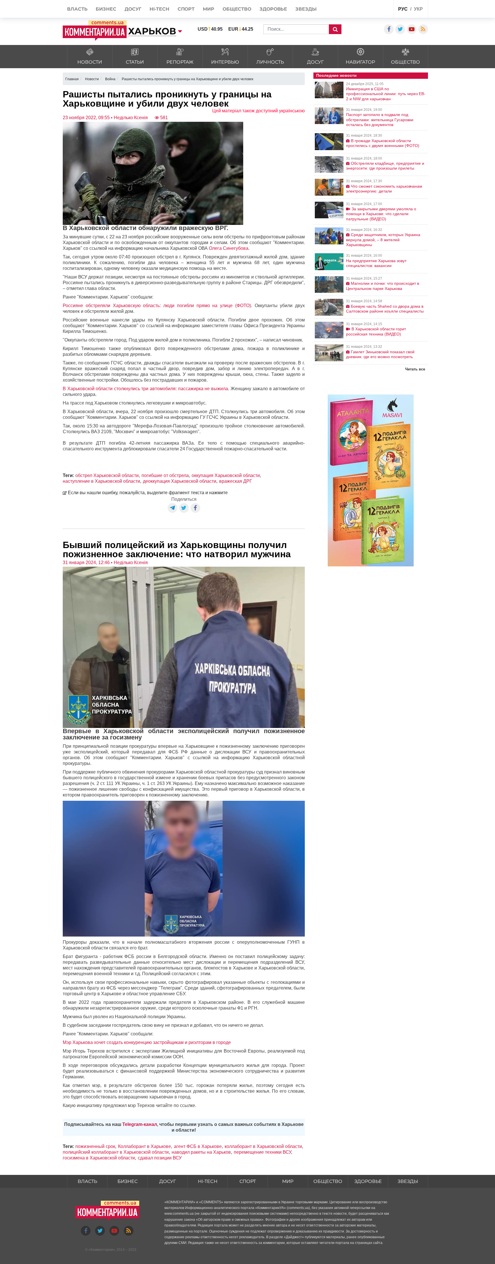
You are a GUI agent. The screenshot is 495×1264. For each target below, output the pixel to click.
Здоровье (368, 1181)
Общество (327, 1181)
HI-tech (207, 1181)
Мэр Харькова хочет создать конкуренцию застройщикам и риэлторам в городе (147, 1042)
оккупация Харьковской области (226, 475)
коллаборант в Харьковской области (263, 1146)
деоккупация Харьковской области (179, 481)
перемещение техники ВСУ (262, 1152)
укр (418, 9)
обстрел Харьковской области (107, 475)
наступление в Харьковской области (101, 481)
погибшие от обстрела (165, 475)
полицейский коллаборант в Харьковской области (116, 1152)
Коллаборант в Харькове (144, 1146)
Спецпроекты (367, 9)
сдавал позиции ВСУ (160, 1157)
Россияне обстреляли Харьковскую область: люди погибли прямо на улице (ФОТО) (157, 305)
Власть (87, 1181)
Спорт (247, 1181)
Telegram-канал (139, 1124)
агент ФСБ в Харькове (198, 1146)
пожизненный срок (95, 1146)
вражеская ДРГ (235, 481)
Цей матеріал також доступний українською (258, 110)
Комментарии (102, 1250)
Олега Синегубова (228, 248)
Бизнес (127, 1181)
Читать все (415, 369)
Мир (287, 1181)
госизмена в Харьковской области (99, 1157)
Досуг (167, 1181)
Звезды (408, 1181)
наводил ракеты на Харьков (201, 1152)
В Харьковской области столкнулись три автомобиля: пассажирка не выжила (145, 388)
